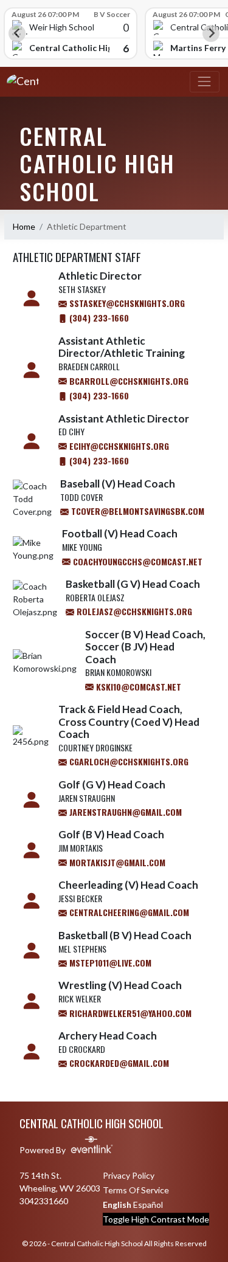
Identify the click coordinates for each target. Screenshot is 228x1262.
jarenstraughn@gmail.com (124, 811)
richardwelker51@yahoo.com (129, 1013)
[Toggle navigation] (204, 81)
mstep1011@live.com (109, 962)
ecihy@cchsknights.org (118, 446)
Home (24, 226)
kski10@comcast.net (137, 686)
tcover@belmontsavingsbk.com (136, 511)
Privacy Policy (128, 1175)
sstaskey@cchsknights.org (126, 303)
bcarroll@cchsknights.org (127, 380)
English (117, 1204)
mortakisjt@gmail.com (116, 862)
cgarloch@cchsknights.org (127, 761)
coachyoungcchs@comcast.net (136, 561)
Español (148, 1204)
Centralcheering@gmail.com (128, 912)
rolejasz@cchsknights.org (133, 611)
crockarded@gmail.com (118, 1063)
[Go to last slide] (17, 33)
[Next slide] (210, 33)
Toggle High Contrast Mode (156, 1219)
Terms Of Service (136, 1190)
